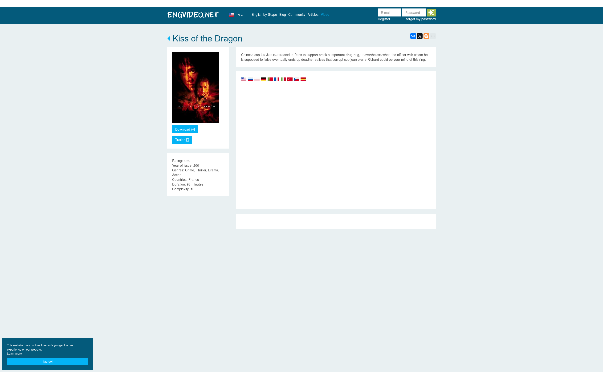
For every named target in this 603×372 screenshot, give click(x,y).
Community (296, 14)
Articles (313, 14)
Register (384, 18)
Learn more (14, 353)
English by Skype (264, 14)
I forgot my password (420, 18)
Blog (282, 14)
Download (183, 129)
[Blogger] (426, 36)
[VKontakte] (413, 36)
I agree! (48, 361)
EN (238, 14)
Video (325, 14)
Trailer (180, 139)
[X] (420, 36)
